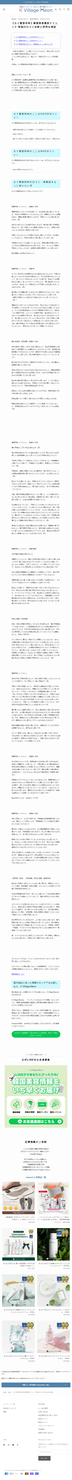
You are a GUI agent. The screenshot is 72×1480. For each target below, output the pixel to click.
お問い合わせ (43, 1412)
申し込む (44, 1458)
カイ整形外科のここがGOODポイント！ (30, 37)
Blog (9, 1392)
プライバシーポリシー (46, 1426)
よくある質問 (43, 1408)
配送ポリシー (43, 1422)
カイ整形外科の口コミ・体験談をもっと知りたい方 (34, 44)
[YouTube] (13, 1444)
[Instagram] (8, 1444)
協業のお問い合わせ (45, 1433)
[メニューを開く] (4, 9)
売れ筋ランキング (9, 1408)
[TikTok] (17, 1444)
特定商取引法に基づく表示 (47, 1415)
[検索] (60, 9)
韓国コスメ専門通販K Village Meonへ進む (36, 1385)
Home (5, 1392)
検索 (4, 1412)
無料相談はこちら (18, 974)
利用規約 (41, 1429)
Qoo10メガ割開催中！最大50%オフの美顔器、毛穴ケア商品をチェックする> (36, 1034)
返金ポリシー (43, 1419)
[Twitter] (4, 1444)
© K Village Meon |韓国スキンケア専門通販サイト (23, 1470)
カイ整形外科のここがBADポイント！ (29, 41)
